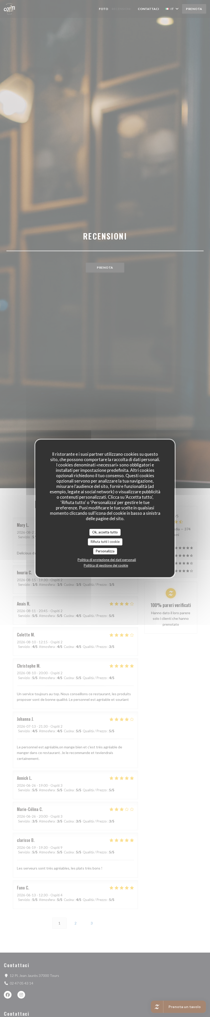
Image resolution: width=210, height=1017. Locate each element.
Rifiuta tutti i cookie (105, 542)
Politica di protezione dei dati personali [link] (107, 560)
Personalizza (105, 551)
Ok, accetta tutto (105, 532)
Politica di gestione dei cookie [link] (106, 565)
